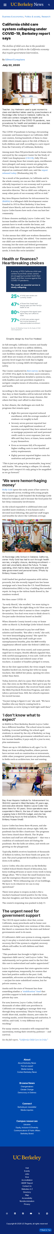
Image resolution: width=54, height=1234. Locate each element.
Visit (27, 1168)
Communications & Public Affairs (27, 1130)
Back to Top (46, 1230)
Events (27, 1171)
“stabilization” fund (31, 991)
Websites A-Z (27, 1189)
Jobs (27, 1174)
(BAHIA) (6, 201)
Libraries (27, 1124)
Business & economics (12, 16)
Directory (27, 1192)
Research (46, 16)
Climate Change (27, 1089)
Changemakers (27, 1086)
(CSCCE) (30, 158)
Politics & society (32, 16)
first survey (32, 370)
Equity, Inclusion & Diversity (27, 1127)
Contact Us (27, 1186)
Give (27, 1177)
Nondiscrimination (27, 1201)
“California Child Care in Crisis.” (33, 1039)
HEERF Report (27, 1183)
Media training (27, 1069)
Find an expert (27, 1066)
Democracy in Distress (27, 1092)
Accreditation (27, 1180)
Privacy (27, 1204)
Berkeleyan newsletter (27, 1107)
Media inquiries (27, 1110)
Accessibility (27, 1198)
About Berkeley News (27, 1063)
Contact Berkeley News (27, 1072)
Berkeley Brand (27, 1133)
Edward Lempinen (15, 59)
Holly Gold (7, 489)
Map (27, 1195)
